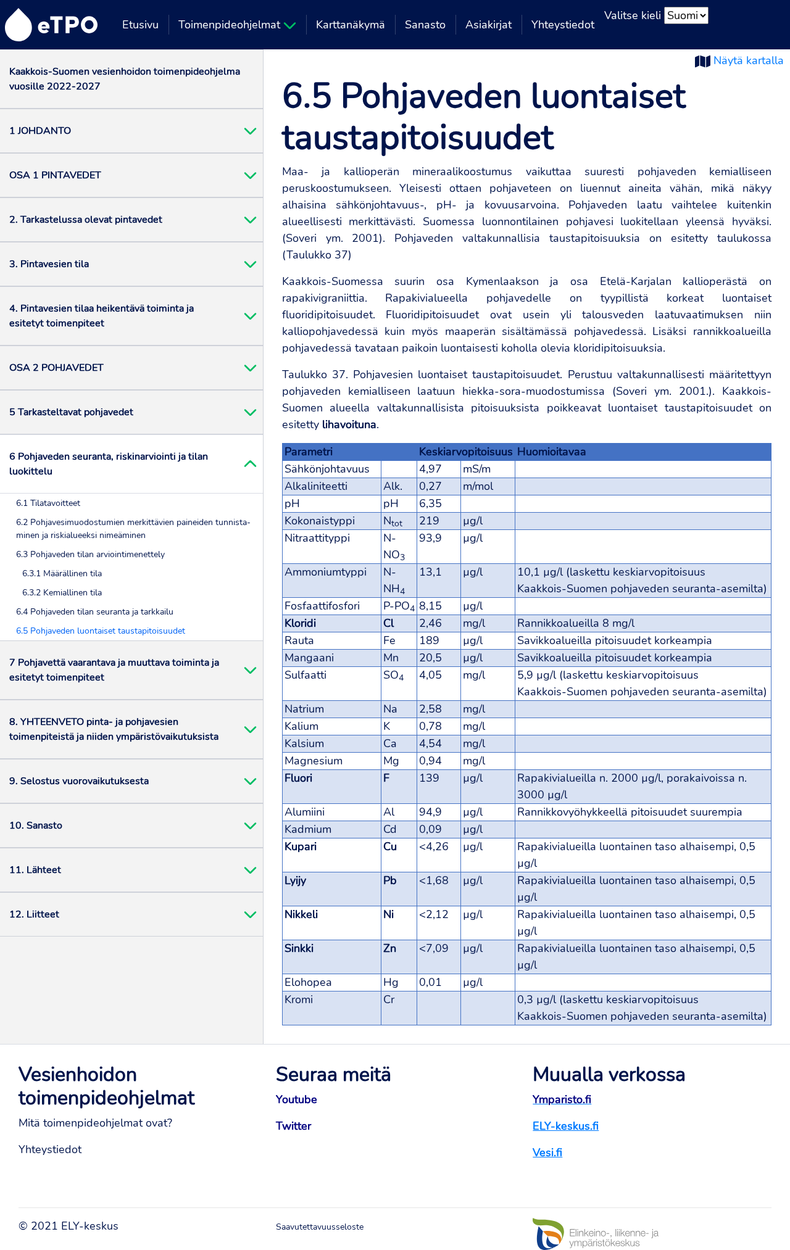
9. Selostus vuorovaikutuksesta (79, 781)
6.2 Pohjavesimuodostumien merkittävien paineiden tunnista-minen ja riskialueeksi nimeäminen (133, 528)
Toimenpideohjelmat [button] (230, 24)
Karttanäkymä (350, 24)
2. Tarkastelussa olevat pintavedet (85, 219)
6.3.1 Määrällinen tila (62, 573)
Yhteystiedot (562, 24)
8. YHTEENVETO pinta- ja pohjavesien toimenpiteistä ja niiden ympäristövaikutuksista (113, 729)
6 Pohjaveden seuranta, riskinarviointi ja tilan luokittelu (108, 464)
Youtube (296, 1099)
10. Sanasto (35, 825)
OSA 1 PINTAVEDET (55, 175)
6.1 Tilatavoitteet (48, 503)
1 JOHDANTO (40, 131)
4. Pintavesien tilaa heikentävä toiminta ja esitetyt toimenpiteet (101, 316)
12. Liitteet (34, 914)
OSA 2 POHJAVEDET (56, 368)
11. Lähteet (35, 870)
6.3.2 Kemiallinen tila (62, 592)
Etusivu (140, 24)
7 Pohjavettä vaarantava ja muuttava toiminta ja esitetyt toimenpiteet (114, 670)
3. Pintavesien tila (49, 264)
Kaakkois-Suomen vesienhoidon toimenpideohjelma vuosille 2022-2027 (124, 79)
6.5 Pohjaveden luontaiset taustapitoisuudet (100, 631)
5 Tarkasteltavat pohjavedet (71, 412)
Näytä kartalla (748, 60)
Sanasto (425, 24)
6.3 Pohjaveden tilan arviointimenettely (90, 554)
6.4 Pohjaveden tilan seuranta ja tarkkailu (94, 612)
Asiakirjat (488, 24)
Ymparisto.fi (562, 1099)
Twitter (293, 1126)
